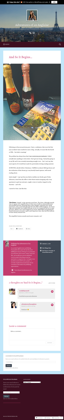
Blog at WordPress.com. (10, 416)
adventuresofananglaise (28, 304)
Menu (7, 44)
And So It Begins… (20, 57)
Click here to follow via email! (15, 356)
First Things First (46, 248)
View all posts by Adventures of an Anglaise (21, 271)
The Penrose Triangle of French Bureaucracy (48, 251)
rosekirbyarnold (24, 291)
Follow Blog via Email (10, 379)
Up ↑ (59, 416)
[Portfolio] (30, 32)
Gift (54, 2)
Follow (9, 365)
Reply (52, 291)
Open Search (59, 44)
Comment (49, 342)
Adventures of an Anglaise (32, 25)
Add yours (52, 283)
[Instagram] (33, 32)
